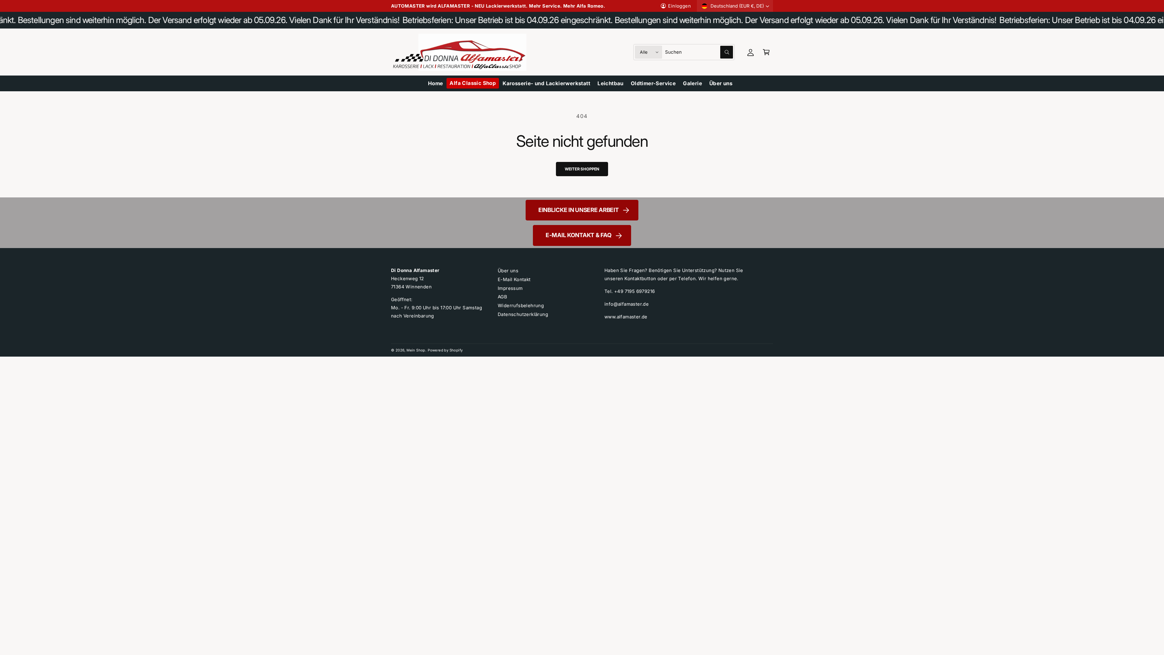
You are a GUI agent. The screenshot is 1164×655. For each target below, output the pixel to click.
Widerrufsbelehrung (521, 305)
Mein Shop (415, 350)
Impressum (510, 288)
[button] (766, 52)
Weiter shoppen (582, 168)
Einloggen (679, 6)
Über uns (508, 271)
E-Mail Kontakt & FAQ (578, 235)
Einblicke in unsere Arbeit (578, 210)
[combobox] (699, 52)
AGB (502, 297)
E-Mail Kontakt (514, 279)
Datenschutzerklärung (523, 314)
